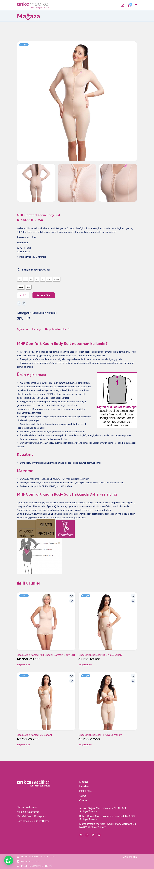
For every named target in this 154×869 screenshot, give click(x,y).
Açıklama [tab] (22, 329)
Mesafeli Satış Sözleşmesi (31, 816)
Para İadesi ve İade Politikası (33, 820)
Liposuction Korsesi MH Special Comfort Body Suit (46, 654)
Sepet (82, 795)
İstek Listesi (85, 790)
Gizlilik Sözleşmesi (27, 807)
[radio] (19, 279)
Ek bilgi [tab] (36, 329)
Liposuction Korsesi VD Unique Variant (100, 654)
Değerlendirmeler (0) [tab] (57, 329)
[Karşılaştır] (19, 303)
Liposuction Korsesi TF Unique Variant (100, 734)
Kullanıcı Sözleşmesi (28, 811)
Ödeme (83, 800)
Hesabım (84, 786)
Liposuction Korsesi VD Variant (34, 734)
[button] (24, 303)
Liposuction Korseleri (44, 312)
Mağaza (83, 781)
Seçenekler (23, 664)
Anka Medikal (130, 856)
